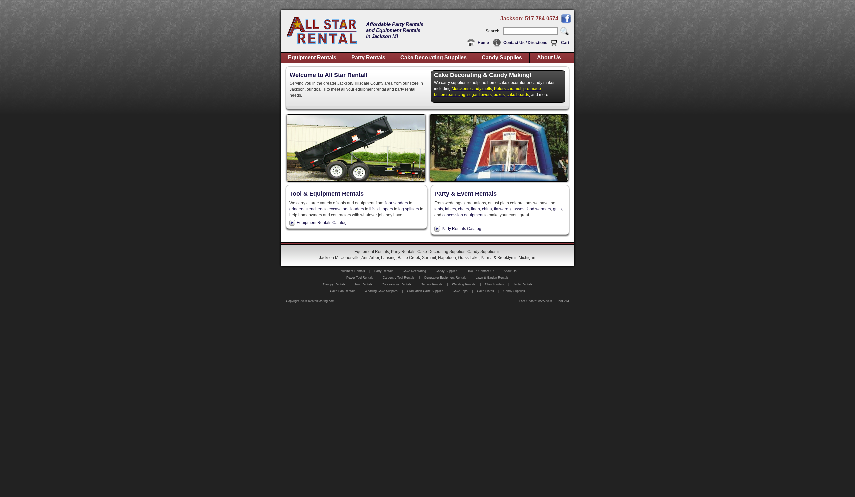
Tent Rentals (363, 284)
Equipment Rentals (312, 57)
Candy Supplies (502, 57)
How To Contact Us (480, 271)
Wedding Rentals (464, 284)
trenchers (314, 209)
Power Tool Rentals (359, 277)
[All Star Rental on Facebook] (566, 22)
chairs (463, 209)
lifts (372, 209)
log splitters (408, 209)
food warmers (538, 209)
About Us (549, 57)
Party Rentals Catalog (461, 228)
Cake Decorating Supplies (433, 57)
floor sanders (396, 203)
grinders (296, 209)
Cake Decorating (414, 271)
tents (438, 209)
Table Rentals (522, 284)
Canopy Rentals (334, 284)
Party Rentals (368, 57)
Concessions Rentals (396, 284)
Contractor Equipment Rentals (445, 277)
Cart (565, 42)
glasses (517, 209)
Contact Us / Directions (525, 42)
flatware (501, 209)
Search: (493, 31)
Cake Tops (460, 291)
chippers (385, 209)
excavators (338, 209)
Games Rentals (432, 284)
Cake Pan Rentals (342, 291)
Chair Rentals (494, 284)
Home (483, 42)
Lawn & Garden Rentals (492, 277)
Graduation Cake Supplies (425, 291)
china (487, 209)
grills (557, 209)
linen (475, 209)
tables (450, 209)
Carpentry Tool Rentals (399, 277)
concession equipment (462, 215)
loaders (357, 209)
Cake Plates (485, 291)
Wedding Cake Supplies (381, 291)
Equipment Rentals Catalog (322, 222)
